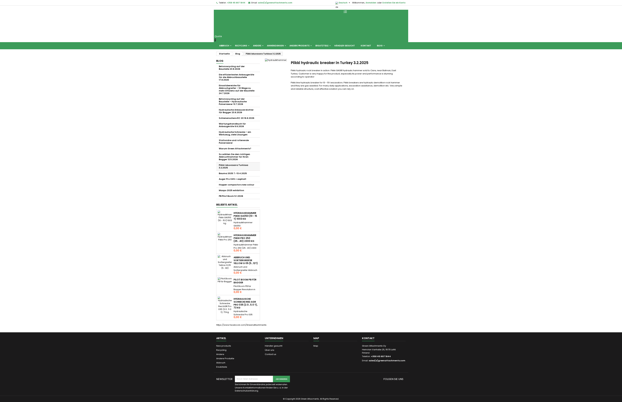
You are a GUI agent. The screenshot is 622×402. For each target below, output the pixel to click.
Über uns (269, 350)
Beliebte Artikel (227, 205)
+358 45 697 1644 (236, 2)
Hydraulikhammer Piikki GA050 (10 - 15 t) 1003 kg (245, 216)
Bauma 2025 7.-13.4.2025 (233, 173)
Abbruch (224, 45)
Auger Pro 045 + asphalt (232, 179)
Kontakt (366, 45)
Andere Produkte (299, 45)
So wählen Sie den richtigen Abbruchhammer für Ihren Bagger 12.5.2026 (234, 157)
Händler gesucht (344, 45)
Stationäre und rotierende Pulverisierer (234, 141)
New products (223, 345)
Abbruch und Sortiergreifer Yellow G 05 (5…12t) (246, 260)
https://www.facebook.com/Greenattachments (241, 324)
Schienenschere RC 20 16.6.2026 (236, 118)
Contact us (270, 354)
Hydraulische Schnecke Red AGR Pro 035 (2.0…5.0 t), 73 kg (246, 303)
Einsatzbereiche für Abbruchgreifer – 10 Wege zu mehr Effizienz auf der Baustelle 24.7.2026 (236, 89)
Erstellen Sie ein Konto (393, 2)
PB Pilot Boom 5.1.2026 (231, 196)
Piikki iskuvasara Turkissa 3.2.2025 (233, 166)
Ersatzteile (321, 45)
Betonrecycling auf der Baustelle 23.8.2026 (232, 68)
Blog (380, 45)
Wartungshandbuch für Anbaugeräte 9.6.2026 (232, 125)
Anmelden (371, 2)
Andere (257, 45)
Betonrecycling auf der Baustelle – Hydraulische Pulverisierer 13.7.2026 (233, 101)
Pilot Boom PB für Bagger (245, 281)
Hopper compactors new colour (236, 184)
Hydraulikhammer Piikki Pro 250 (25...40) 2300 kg (245, 238)
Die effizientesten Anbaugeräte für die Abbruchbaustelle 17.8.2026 (236, 77)
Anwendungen (275, 45)
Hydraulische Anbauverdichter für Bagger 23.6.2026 (236, 111)
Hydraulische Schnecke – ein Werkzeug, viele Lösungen (235, 133)
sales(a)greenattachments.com (275, 2)
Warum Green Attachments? (235, 148)
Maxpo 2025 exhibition (231, 190)
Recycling (241, 45)
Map (315, 345)
